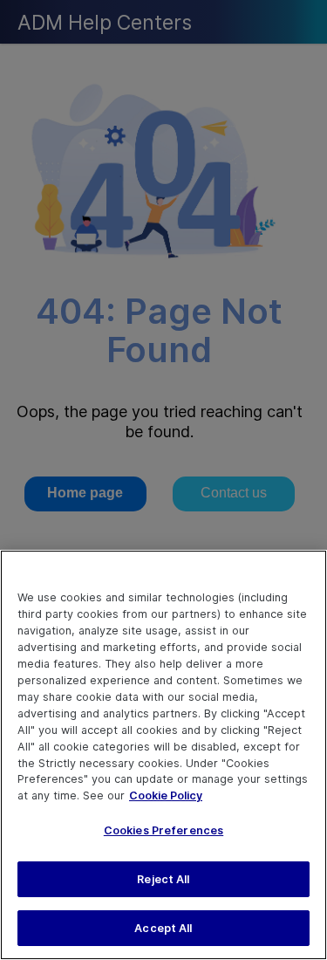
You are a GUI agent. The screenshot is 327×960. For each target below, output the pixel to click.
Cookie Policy (165, 795)
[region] (163, 755)
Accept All (163, 928)
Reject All (163, 879)
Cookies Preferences (163, 830)
